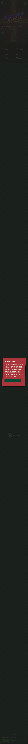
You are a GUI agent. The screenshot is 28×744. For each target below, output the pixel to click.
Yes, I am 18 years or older (13, 380)
